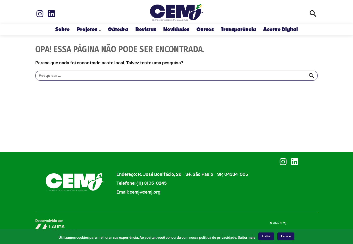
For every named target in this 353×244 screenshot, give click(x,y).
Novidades (176, 29)
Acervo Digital (280, 29)
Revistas (145, 29)
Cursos (205, 29)
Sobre (62, 29)
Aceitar (266, 236)
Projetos (87, 29)
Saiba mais (246, 237)
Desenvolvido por (49, 221)
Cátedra (118, 29)
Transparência (238, 29)
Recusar (286, 236)
